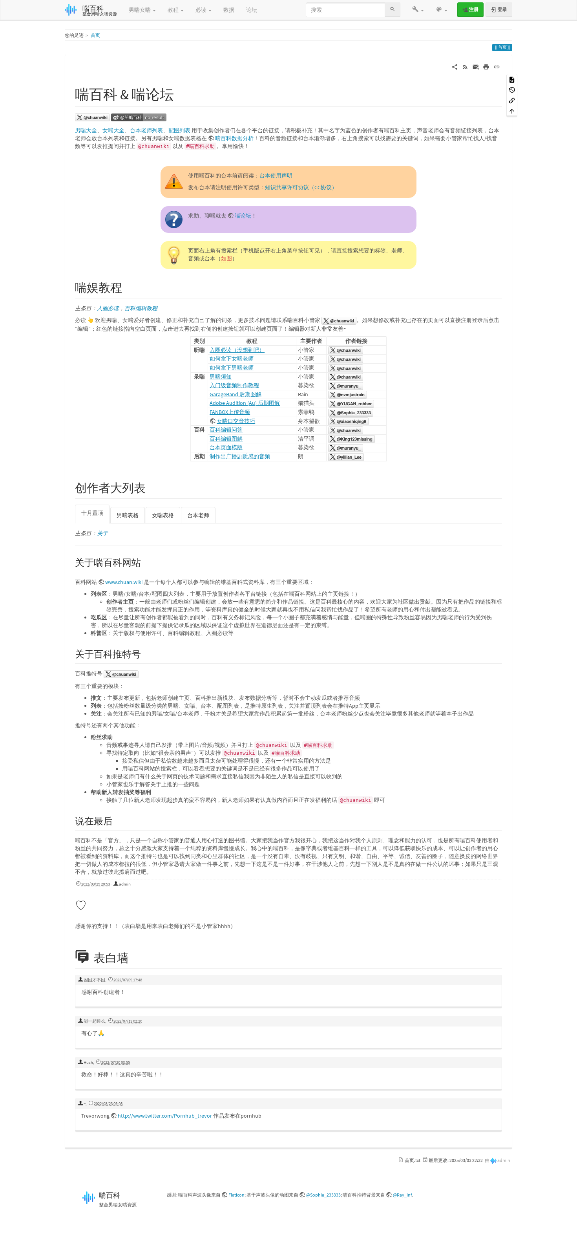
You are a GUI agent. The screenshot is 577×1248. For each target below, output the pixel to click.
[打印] (486, 66)
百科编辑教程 (140, 308)
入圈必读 (108, 308)
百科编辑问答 (226, 429)
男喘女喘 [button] (140, 9)
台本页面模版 (226, 447)
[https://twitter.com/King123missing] (351, 438)
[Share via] (454, 66)
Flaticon (236, 1195)
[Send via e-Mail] (476, 66)
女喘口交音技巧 (236, 421)
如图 (226, 258)
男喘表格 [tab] (128, 515)
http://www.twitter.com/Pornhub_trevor (165, 1115)
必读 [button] (201, 9)
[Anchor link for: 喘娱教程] (128, 287)
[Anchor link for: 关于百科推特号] (145, 653)
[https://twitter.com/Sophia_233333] (350, 411)
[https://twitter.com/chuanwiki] (92, 117)
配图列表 (179, 130)
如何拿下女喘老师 (232, 358)
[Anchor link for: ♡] (93, 904)
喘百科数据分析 (234, 138)
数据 (228, 9)
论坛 (251, 9)
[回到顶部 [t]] (512, 110)
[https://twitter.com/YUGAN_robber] (351, 402)
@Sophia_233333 (323, 1195)
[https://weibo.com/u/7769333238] (138, 117)
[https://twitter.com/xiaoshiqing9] (348, 421)
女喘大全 (113, 130)
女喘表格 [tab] (163, 515)
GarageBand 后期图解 (235, 394)
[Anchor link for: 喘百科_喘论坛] (181, 93)
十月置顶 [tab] (92, 512)
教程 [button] (174, 9)
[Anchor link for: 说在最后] (117, 820)
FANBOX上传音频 (230, 411)
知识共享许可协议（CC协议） (301, 187)
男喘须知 (221, 376)
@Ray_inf (402, 1195)
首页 (95, 35)
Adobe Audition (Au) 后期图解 (245, 402)
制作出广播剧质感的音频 (240, 456)
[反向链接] (512, 100)
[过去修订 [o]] (512, 90)
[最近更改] (465, 66)
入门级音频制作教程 (234, 385)
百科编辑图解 (226, 438)
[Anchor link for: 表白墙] (137, 957)
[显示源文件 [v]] (512, 79)
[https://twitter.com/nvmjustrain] (347, 394)
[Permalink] (496, 66)
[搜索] (392, 9)
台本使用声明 (275, 175)
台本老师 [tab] (198, 515)
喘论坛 (243, 215)
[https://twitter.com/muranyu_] (345, 385)
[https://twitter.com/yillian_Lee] (346, 456)
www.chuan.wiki (123, 582)
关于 (102, 533)
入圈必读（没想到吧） (237, 349)
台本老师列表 (146, 130)
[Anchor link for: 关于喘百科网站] (145, 562)
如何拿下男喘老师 (232, 367)
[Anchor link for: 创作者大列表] (151, 487)
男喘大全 (86, 130)
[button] (418, 10)
